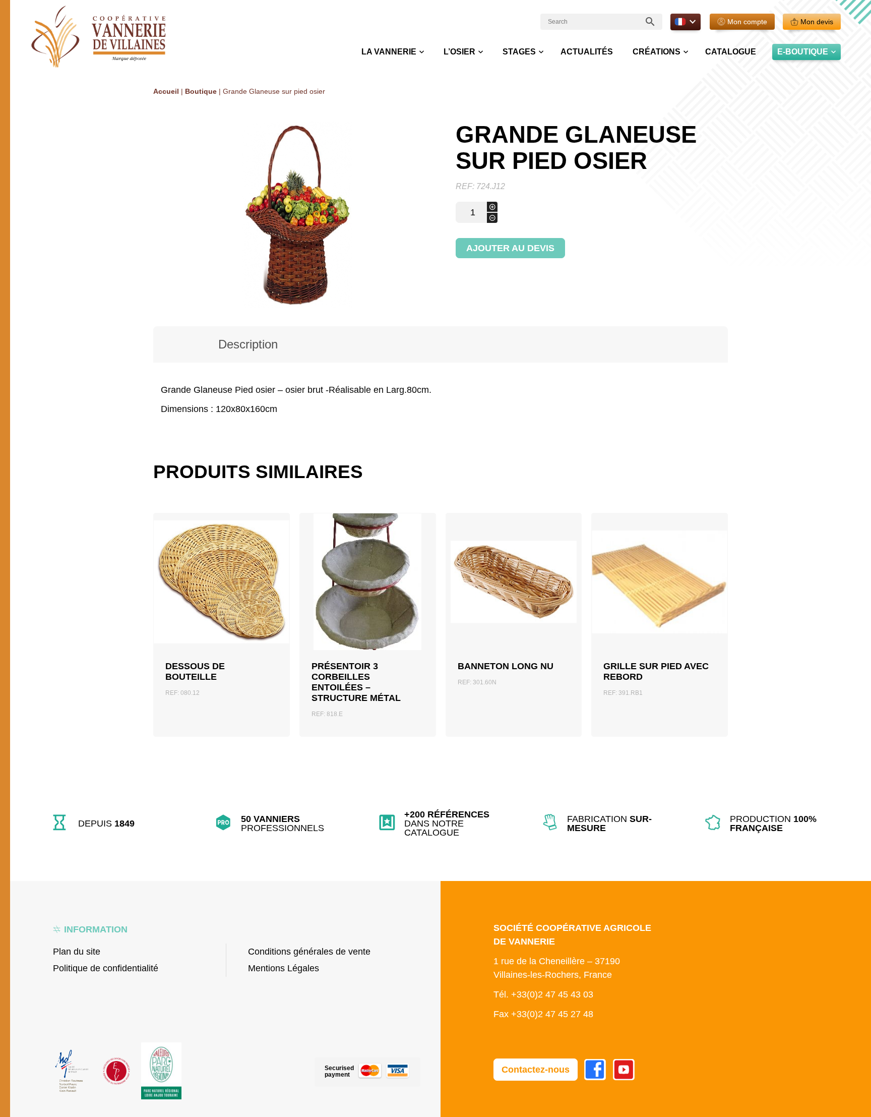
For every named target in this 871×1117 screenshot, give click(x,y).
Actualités (587, 51)
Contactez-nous (536, 1070)
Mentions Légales (283, 968)
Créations (656, 51)
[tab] (248, 344)
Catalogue (730, 51)
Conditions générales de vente (309, 952)
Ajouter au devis (510, 248)
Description (248, 344)
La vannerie (388, 51)
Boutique (201, 91)
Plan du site (76, 952)
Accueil (166, 91)
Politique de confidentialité (105, 968)
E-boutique (802, 51)
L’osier (459, 51)
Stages (519, 51)
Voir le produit (222, 616)
